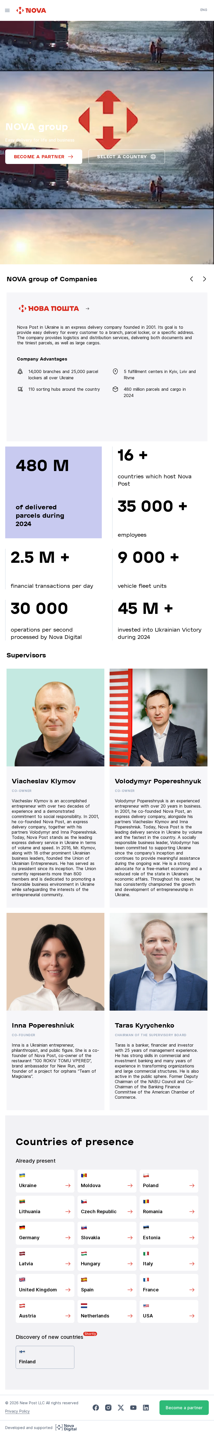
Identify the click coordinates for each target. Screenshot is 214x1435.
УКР (203, 17)
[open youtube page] (133, 1408)
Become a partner (184, 1407)
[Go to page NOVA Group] (107, 366)
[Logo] (32, 10)
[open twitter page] (121, 1408)
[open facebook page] (96, 1408)
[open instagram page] (108, 1408)
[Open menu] (7, 10)
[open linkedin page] (146, 1408)
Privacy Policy (17, 1411)
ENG (203, 10)
